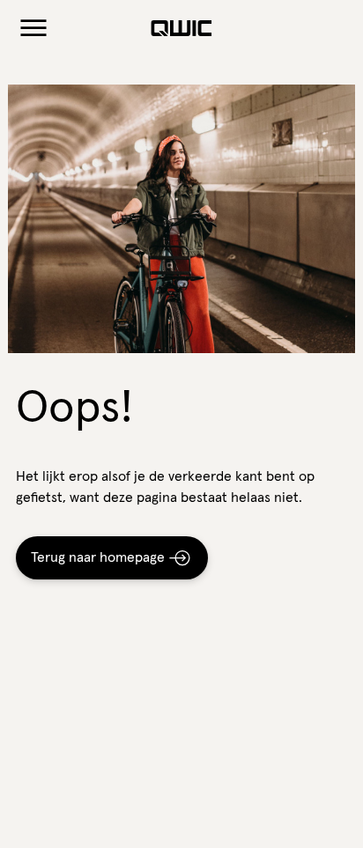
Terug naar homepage (98, 557)
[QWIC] (181, 28)
